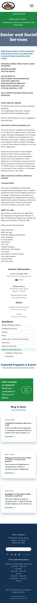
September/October (8, 69)
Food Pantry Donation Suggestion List (15, 125)
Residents (7, 321)
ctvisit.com (27, 554)
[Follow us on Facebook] (7, 554)
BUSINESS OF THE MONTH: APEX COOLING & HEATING (18, 495)
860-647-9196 (22, 295)
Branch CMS (23, 598)
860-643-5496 (21, 298)
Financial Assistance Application (13, 83)
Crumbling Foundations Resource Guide (18, 424)
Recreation (6, 343)
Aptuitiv (23, 596)
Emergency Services (9, 328)
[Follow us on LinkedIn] (15, 554)
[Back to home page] (8, 6)
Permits (4, 332)
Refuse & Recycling (9, 346)
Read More (9, 436)
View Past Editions (8, 71)
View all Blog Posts (18, 410)
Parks (4, 335)
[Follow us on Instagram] (11, 554)
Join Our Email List (8, 76)
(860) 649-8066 (19, 14)
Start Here (26, 390)
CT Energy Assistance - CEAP (12, 88)
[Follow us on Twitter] (19, 554)
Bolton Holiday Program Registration (15, 78)
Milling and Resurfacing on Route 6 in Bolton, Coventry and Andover (18, 459)
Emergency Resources (13, 353)
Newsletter (9, 356)
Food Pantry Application (10, 81)
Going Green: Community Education (15, 339)
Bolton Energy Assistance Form (12, 86)
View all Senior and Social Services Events (19, 368)
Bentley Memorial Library (11, 325)
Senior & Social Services (11, 350)
